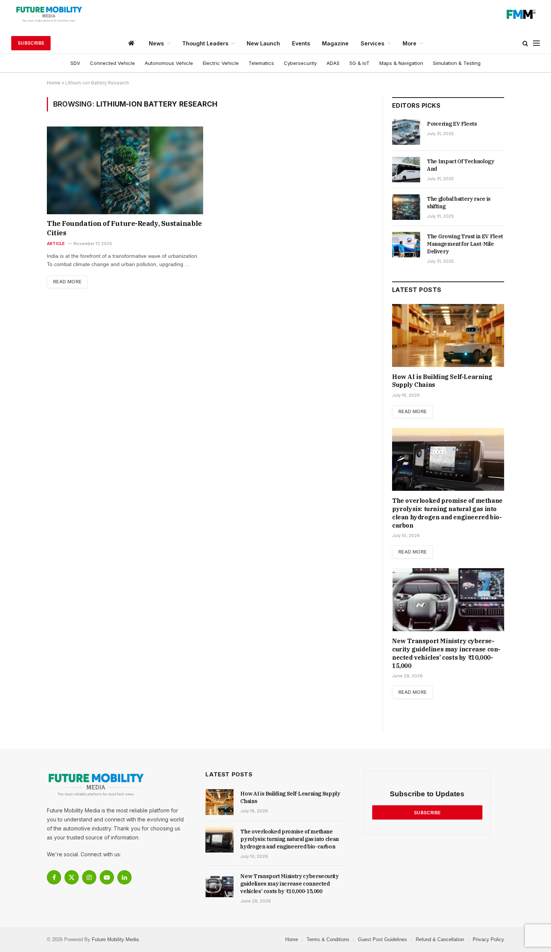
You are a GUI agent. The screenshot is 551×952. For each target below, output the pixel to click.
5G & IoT (359, 63)
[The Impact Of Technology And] (406, 169)
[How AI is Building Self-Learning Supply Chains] (448, 335)
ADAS (333, 63)
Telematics (261, 63)
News (156, 43)
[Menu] (536, 43)
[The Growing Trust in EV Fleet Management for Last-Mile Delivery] (406, 244)
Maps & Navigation (401, 63)
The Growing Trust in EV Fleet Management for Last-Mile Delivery (465, 244)
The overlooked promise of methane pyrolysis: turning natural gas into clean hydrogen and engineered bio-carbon (447, 513)
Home (53, 83)
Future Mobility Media (115, 939)
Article (56, 243)
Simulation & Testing (457, 63)
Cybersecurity (300, 63)
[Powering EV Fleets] (406, 132)
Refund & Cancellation (440, 939)
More (409, 43)
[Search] (525, 43)
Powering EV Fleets (452, 123)
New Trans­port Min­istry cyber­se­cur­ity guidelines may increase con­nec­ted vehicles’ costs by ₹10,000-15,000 (446, 653)
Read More (67, 281)
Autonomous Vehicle (169, 63)
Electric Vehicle (221, 63)
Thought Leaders (205, 43)
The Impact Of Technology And (460, 165)
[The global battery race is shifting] (406, 207)
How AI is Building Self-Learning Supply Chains (442, 381)
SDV (75, 63)
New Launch (263, 43)
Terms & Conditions (328, 939)
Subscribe (31, 43)
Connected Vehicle (112, 63)
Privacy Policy (488, 939)
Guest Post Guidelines (382, 939)
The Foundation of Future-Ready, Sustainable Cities (124, 228)
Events (301, 43)
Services (372, 43)
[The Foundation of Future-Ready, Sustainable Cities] (125, 170)
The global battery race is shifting (459, 203)
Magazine (335, 43)
